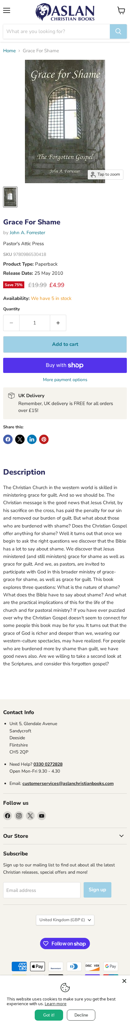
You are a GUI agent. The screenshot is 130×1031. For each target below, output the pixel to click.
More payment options (65, 379)
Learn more (56, 1003)
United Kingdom (62, 920)
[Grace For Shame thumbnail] (10, 197)
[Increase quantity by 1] (58, 323)
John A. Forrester (27, 232)
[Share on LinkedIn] (32, 439)
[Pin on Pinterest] (44, 439)
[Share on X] (20, 439)
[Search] (118, 31)
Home (9, 51)
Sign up (97, 889)
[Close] (124, 981)
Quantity (11, 309)
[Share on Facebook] (8, 439)
